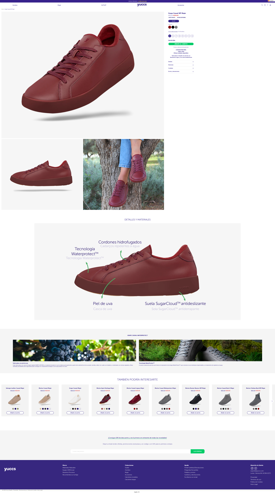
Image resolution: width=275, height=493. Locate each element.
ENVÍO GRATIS (172, 17)
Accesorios (181, 5)
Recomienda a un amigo (70, 475)
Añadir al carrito (15, 413)
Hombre (15, 5)
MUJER (173, 21)
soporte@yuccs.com (257, 471)
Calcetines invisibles (131, 477)
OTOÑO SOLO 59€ (142, 1)
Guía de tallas (171, 40)
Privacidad (254, 477)
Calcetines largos (130, 479)
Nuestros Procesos (69, 472)
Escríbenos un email (190, 477)
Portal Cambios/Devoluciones (194, 467)
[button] (271, 1)
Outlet (127, 467)
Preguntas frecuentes (191, 470)
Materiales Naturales (69, 467)
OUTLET (103, 5)
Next (50, 409)
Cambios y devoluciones (192, 475)
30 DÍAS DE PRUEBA (181, 17)
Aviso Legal (254, 484)
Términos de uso (256, 479)
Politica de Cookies (257, 482)
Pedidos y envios (189, 472)
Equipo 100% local (68, 470)
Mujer (59, 5)
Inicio (2, 9)
